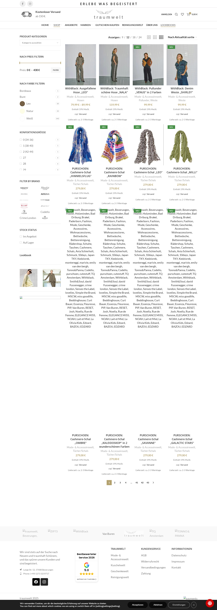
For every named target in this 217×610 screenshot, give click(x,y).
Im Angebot (30, 236)
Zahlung (146, 573)
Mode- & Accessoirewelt (80, 96)
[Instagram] (44, 582)
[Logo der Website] (108, 14)
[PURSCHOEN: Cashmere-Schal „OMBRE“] (80, 320)
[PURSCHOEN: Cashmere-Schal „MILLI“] (182, 144)
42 (142, 482)
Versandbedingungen (153, 567)
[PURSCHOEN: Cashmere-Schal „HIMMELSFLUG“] (80, 144)
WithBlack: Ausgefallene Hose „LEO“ (80, 90)
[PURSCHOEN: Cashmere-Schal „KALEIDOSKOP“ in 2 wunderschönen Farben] (114, 320)
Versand (83, 114)
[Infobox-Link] (40, 14)
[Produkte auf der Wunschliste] (182, 14)
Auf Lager (28, 242)
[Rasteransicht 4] (161, 37)
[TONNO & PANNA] (184, 533)
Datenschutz (179, 555)
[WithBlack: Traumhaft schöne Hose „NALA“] (114, 64)
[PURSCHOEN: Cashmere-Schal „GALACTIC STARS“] (182, 320)
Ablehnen (157, 604)
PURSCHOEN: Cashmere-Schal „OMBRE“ (80, 438)
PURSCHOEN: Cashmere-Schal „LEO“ (148, 170)
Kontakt (176, 567)
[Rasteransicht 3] (155, 37)
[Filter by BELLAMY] (29, 206)
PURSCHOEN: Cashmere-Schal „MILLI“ (182, 170)
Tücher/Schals (80, 184)
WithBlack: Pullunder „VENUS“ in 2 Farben (148, 90)
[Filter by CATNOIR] (29, 212)
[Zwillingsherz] (32, 533)
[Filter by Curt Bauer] (50, 218)
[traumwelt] (134, 533)
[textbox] (40, 43)
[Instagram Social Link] (30, 4)
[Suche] (176, 14)
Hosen (80, 100)
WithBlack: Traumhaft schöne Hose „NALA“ (114, 90)
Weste (153, 100)
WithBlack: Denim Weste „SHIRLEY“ (182, 90)
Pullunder (144, 100)
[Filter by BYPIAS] (50, 206)
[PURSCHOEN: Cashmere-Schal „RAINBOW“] (114, 144)
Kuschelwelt (118, 565)
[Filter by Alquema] (50, 194)
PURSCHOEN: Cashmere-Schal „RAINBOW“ (114, 172)
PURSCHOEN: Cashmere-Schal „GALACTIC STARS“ (182, 438)
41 (137, 482)
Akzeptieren (137, 604)
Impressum (178, 561)
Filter (56, 70)
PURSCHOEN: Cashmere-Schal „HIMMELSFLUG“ (80, 172)
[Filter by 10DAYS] (29, 188)
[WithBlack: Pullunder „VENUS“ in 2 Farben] (148, 64)
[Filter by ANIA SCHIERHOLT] (29, 200)
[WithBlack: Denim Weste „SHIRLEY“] (182, 64)
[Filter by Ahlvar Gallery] (29, 194)
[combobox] (40, 43)
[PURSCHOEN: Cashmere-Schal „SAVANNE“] (148, 320)
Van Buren (108, 533)
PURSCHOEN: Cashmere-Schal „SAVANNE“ (148, 438)
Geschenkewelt (120, 571)
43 (148, 482)
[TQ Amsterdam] (159, 533)
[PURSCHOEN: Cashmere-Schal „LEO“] (148, 144)
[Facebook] (36, 582)
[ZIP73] (57, 533)
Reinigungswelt (120, 577)
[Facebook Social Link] (23, 4)
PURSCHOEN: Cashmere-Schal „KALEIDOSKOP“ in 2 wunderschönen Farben (114, 440)
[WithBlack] (83, 533)
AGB (144, 555)
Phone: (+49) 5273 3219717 (36, 573)
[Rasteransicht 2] (149, 37)
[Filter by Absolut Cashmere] (50, 188)
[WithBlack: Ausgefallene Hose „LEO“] (80, 64)
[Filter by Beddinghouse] (50, 200)
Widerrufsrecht (150, 561)
